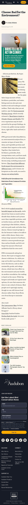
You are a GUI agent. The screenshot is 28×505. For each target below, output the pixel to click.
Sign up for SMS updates (19, 462)
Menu (3, 2)
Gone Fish (5, 313)
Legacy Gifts (4, 485)
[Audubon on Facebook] (7, 440)
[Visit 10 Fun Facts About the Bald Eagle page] (14, 341)
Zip (3, 409)
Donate (23, 2)
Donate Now (4, 482)
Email (3, 403)
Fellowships (18, 454)
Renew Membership (6, 487)
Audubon (8, 2)
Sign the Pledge (9, 66)
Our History (4, 454)
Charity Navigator (14, 495)
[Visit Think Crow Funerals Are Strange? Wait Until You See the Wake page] (14, 332)
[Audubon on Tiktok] (20, 440)
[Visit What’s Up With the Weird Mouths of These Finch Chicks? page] (14, 350)
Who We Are (4, 451)
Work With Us (19, 451)
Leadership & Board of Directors (6, 457)
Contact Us (18, 459)
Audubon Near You (6, 477)
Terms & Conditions (15, 428)
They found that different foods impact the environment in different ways (13, 166)
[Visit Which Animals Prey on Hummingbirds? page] (14, 359)
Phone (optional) (6, 415)
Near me (14, 2)
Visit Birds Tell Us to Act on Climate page (14, 51)
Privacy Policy (14, 503)
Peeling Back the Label (9, 316)
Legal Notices (6, 503)
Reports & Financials (7, 465)
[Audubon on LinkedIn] (16, 440)
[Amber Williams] (3, 23)
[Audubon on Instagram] (3, 440)
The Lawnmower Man (9, 305)
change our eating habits (10, 174)
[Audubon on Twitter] (11, 440)
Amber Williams (12, 22)
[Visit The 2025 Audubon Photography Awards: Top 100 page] (14, 368)
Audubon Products (6, 479)
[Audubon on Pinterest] (25, 440)
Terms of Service (9, 422)
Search (17, 2)
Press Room (18, 456)
